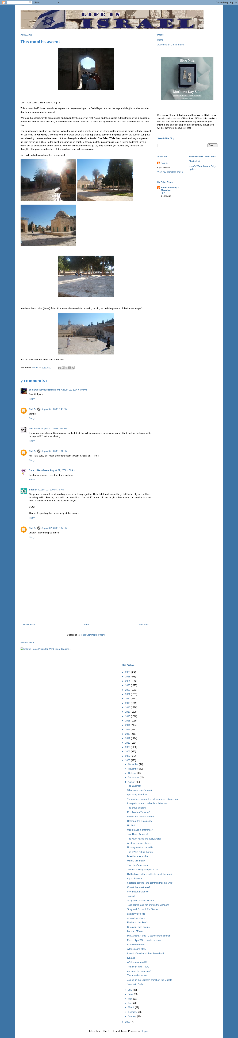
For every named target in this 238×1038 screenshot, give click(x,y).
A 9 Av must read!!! (137, 962)
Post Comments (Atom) (93, 635)
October (132, 773)
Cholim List (194, 161)
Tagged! (131, 896)
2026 (128, 672)
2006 (128, 760)
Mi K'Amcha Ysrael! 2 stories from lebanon (148, 935)
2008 (128, 751)
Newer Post (29, 624)
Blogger (144, 1031)
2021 (128, 694)
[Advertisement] (86, 605)
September (134, 777)
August (132, 782)
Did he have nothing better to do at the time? (149, 874)
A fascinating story (136, 949)
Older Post (143, 624)
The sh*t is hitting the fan (140, 852)
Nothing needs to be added (140, 847)
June (131, 994)
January (132, 1016)
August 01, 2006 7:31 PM (54, 451)
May (130, 998)
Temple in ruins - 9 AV (138, 966)
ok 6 (163, 193)
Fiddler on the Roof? (137, 922)
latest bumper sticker (137, 856)
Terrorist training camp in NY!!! (142, 869)
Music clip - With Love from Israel (144, 940)
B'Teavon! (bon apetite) (138, 927)
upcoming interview (137, 794)
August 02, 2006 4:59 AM (62, 470)
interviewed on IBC (136, 944)
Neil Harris (34, 428)
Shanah (33, 489)
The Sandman (134, 786)
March (131, 1007)
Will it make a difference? (140, 830)
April (130, 1003)
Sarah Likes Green (39, 470)
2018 (128, 707)
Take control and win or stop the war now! (148, 905)
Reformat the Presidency (139, 821)
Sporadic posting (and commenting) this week (150, 882)
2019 (128, 703)
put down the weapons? (139, 971)
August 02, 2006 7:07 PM (54, 528)
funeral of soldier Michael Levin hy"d (145, 953)
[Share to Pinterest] (73, 367)
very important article (137, 891)
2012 (128, 734)
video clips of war (136, 918)
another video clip (136, 913)
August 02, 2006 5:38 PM (51, 489)
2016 (128, 716)
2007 (128, 756)
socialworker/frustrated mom (44, 389)
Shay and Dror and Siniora (140, 900)
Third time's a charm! (137, 865)
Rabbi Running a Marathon (170, 189)
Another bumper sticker (139, 843)
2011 (128, 738)
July (130, 990)
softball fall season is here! (140, 816)
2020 (128, 698)
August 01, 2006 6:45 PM (54, 409)
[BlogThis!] (63, 367)
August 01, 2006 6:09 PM (74, 389)
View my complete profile (170, 172)
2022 (128, 690)
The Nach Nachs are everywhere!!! (144, 838)
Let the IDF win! (135, 931)
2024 (128, 681)
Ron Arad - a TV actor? (138, 812)
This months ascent (137, 975)
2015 (128, 720)
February (133, 1012)
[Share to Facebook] (69, 367)
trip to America (134, 878)
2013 (128, 729)
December (133, 764)
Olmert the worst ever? (138, 887)
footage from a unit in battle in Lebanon (147, 803)
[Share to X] (66, 367)
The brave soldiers (136, 807)
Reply (32, 398)
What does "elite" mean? (139, 790)
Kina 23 (131, 958)
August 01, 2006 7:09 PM (54, 428)
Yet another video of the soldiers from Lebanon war (152, 799)
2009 (128, 747)
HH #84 (131, 825)
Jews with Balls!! (135, 984)
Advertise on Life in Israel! (170, 44)
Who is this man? (136, 860)
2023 (128, 685)
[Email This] (59, 367)
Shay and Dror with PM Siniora (142, 909)
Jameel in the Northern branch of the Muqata (149, 980)
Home (86, 624)
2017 (128, 712)
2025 (128, 676)
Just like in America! (137, 834)
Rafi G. (35, 367)
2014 (128, 725)
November (133, 768)
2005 (128, 1022)
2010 (128, 743)
